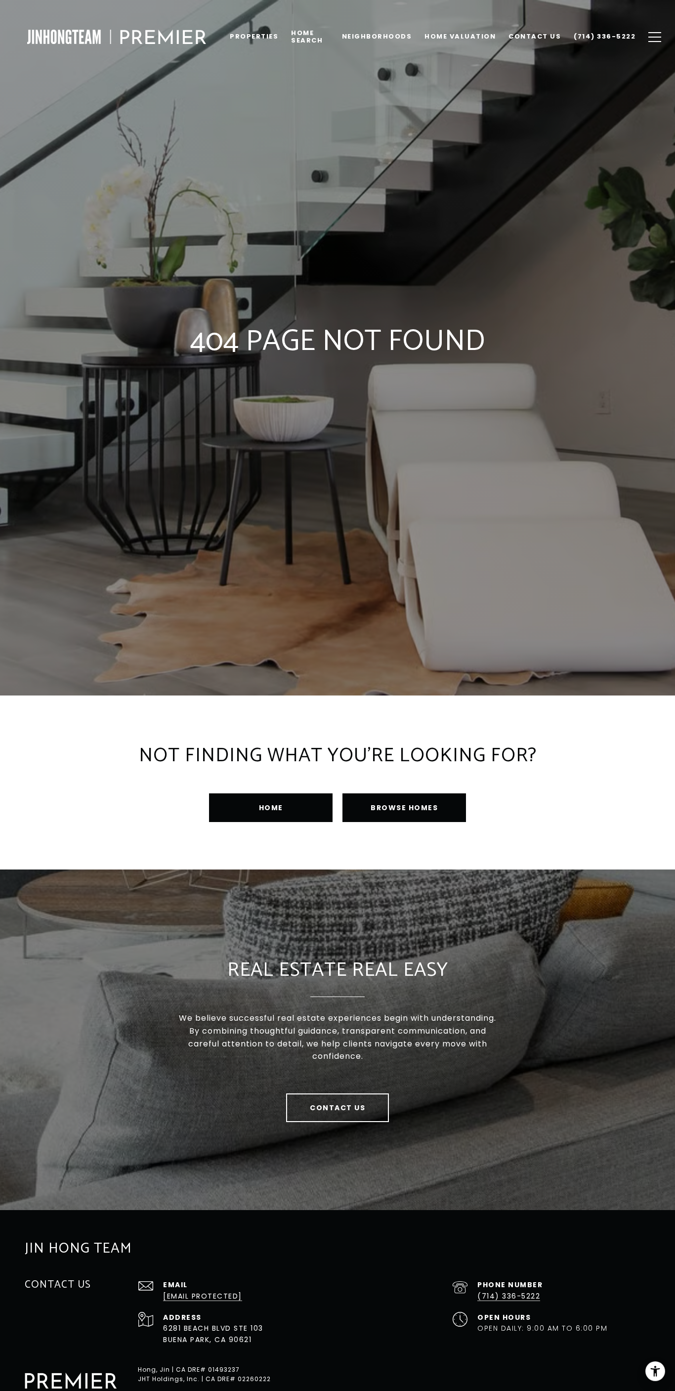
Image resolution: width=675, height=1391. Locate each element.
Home (271, 808)
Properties (254, 36)
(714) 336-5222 (508, 1296)
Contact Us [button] (337, 1108)
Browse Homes (404, 808)
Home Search (307, 36)
